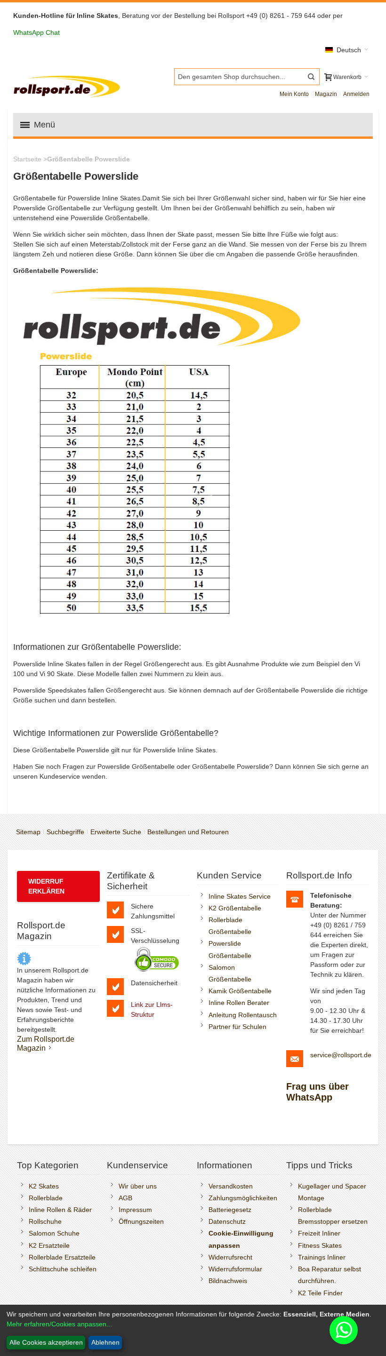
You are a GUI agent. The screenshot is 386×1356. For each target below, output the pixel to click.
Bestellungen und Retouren (188, 832)
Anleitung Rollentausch (243, 1015)
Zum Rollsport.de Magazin (45, 1043)
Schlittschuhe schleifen (62, 1269)
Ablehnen (105, 1342)
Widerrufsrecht (230, 1257)
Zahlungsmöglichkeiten (243, 1198)
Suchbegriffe (65, 832)
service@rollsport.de (340, 1055)
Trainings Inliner (322, 1257)
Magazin (326, 94)
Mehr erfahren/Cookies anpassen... (59, 1324)
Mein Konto (294, 94)
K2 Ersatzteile (49, 1245)
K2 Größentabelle (235, 908)
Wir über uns (138, 1186)
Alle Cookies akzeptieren (46, 1342)
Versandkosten (231, 1186)
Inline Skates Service (240, 896)
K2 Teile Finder (320, 1293)
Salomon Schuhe (54, 1233)
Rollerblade (46, 1198)
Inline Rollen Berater (239, 1002)
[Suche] (311, 77)
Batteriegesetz (230, 1209)
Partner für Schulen (237, 1026)
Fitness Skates (320, 1245)
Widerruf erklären (46, 886)
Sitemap (28, 832)
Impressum (135, 1209)
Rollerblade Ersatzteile (62, 1257)
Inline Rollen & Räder (60, 1209)
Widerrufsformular (235, 1269)
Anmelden (356, 94)
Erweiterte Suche (115, 832)
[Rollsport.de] (68, 85)
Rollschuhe (45, 1221)
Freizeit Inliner (319, 1233)
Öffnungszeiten (141, 1221)
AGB (125, 1198)
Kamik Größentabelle (240, 991)
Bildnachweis (228, 1280)
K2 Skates (44, 1186)
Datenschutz (227, 1221)
